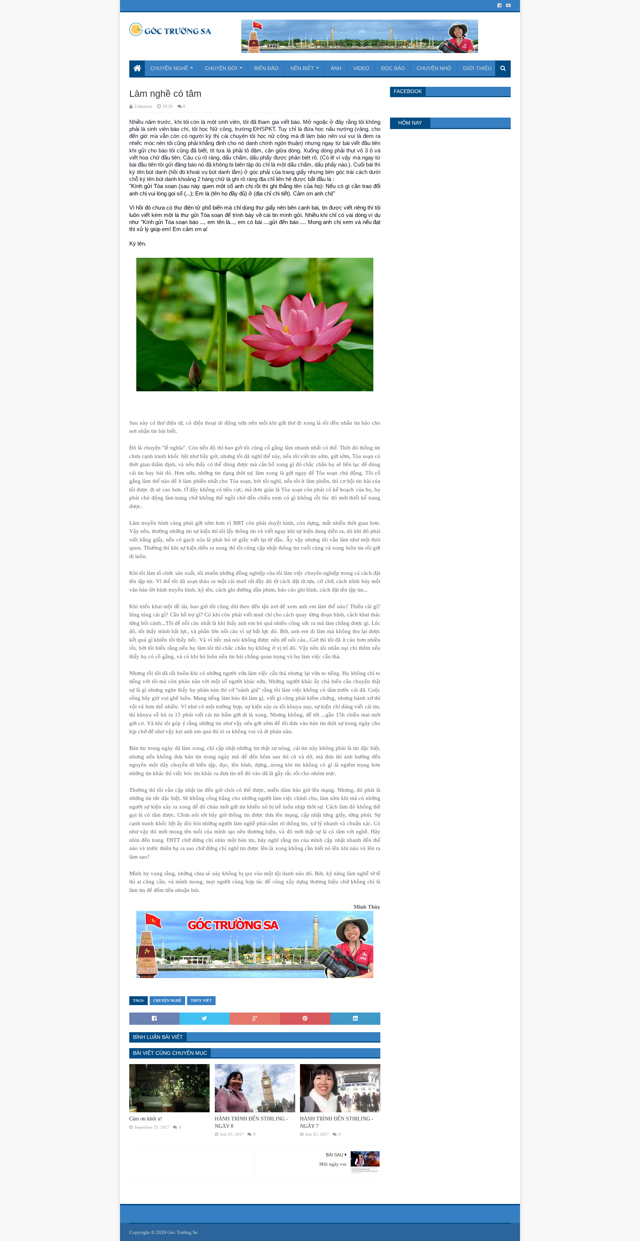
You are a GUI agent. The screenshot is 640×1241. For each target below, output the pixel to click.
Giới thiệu (477, 68)
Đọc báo (393, 68)
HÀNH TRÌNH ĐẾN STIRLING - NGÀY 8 (251, 1122)
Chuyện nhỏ (434, 68)
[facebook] (499, 5)
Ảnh (336, 68)
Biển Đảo (266, 68)
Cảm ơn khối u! (145, 1119)
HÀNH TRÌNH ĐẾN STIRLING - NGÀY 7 (336, 1122)
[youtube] (507, 5)
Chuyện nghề (169, 68)
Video (361, 68)
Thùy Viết (201, 1000)
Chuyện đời (221, 68)
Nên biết (302, 68)
